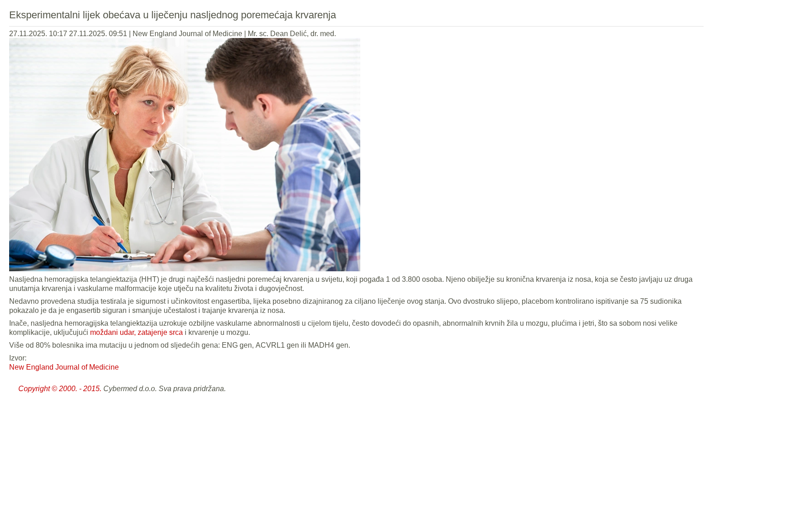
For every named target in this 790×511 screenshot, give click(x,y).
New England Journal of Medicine (64, 367)
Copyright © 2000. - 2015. (59, 389)
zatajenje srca (160, 332)
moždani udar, (113, 332)
